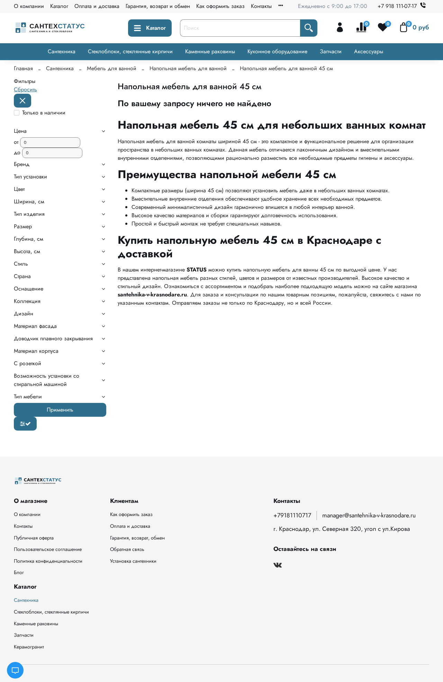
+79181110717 (292, 515)
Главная (23, 68)
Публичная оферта (34, 537)
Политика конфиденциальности (48, 560)
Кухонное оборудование (277, 51)
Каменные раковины (210, 51)
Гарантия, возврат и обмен (158, 6)
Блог (19, 572)
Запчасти (331, 51)
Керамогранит (29, 646)
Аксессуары (368, 51)
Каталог (59, 6)
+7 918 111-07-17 (397, 6)
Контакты (261, 6)
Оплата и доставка (96, 6)
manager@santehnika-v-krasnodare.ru (369, 515)
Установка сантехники (133, 560)
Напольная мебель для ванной (188, 68)
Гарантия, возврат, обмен (137, 537)
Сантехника (61, 51)
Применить (60, 410)
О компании (29, 6)
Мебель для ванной (111, 68)
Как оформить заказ (220, 6)
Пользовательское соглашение (48, 549)
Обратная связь (127, 549)
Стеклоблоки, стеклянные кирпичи (130, 51)
